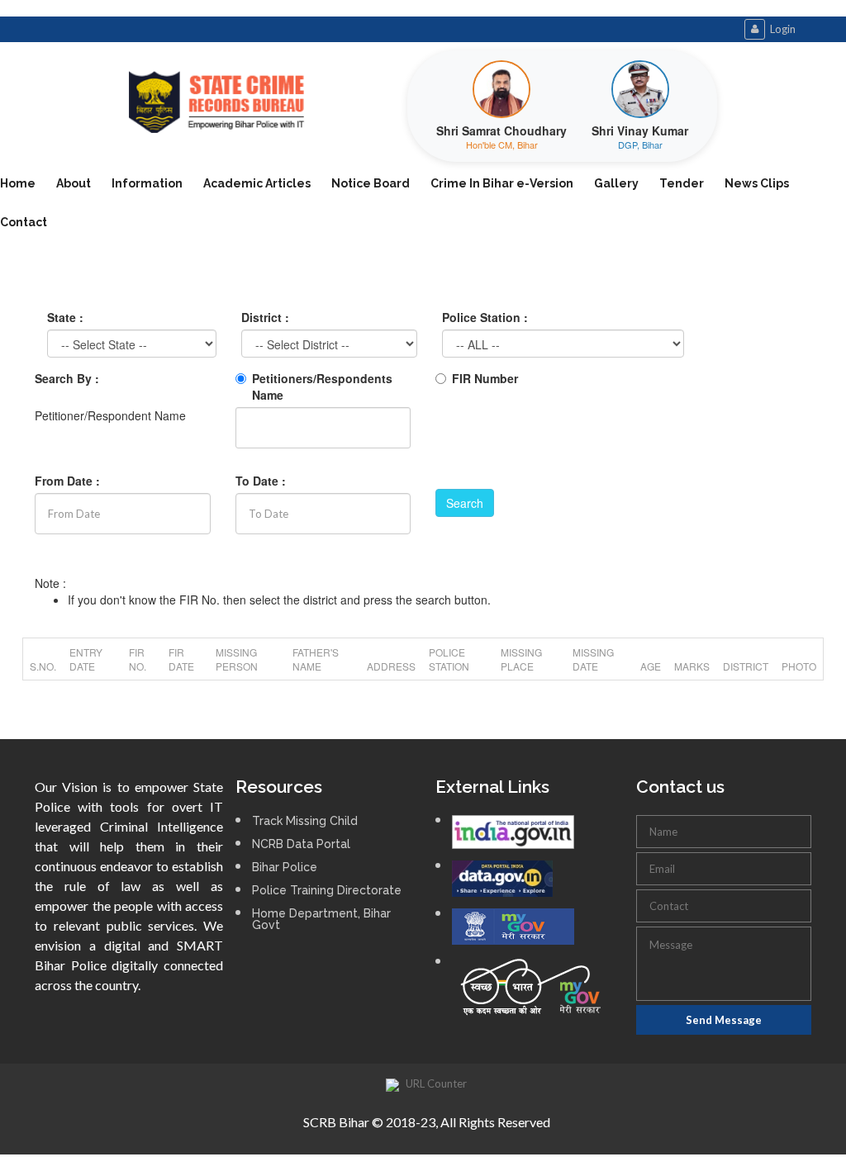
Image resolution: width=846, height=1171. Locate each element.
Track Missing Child (305, 820)
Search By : (67, 378)
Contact (23, 222)
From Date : (67, 480)
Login (783, 29)
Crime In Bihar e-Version (501, 183)
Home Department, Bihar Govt (321, 919)
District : (265, 317)
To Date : (260, 480)
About (73, 183)
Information (147, 183)
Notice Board (370, 183)
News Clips (757, 183)
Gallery (616, 183)
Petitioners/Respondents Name (322, 386)
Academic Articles (257, 183)
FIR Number (485, 378)
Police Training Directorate (327, 890)
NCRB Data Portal (301, 844)
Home (18, 183)
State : (65, 317)
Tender (681, 183)
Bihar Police (284, 867)
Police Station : (485, 317)
